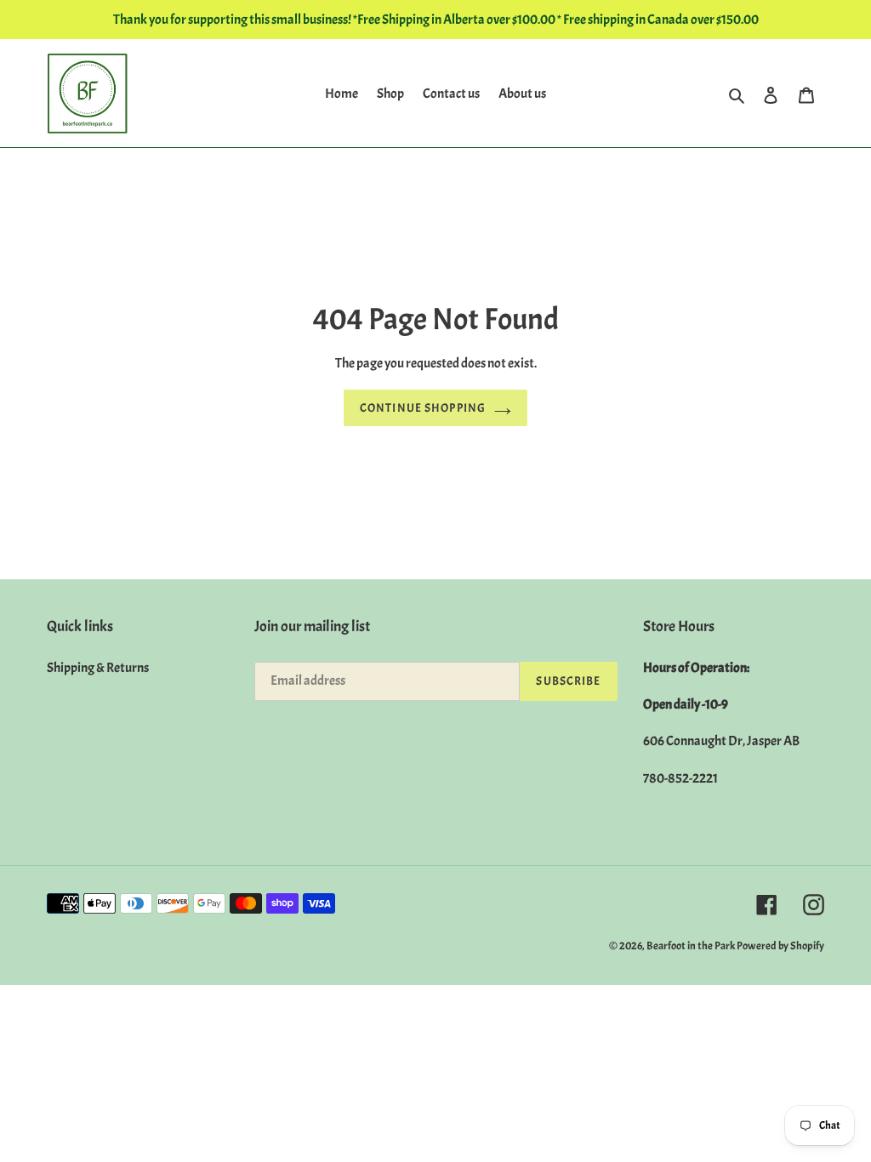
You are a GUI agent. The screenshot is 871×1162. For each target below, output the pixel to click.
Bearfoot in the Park (691, 946)
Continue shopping (423, 408)
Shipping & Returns (98, 667)
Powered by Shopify (780, 946)
